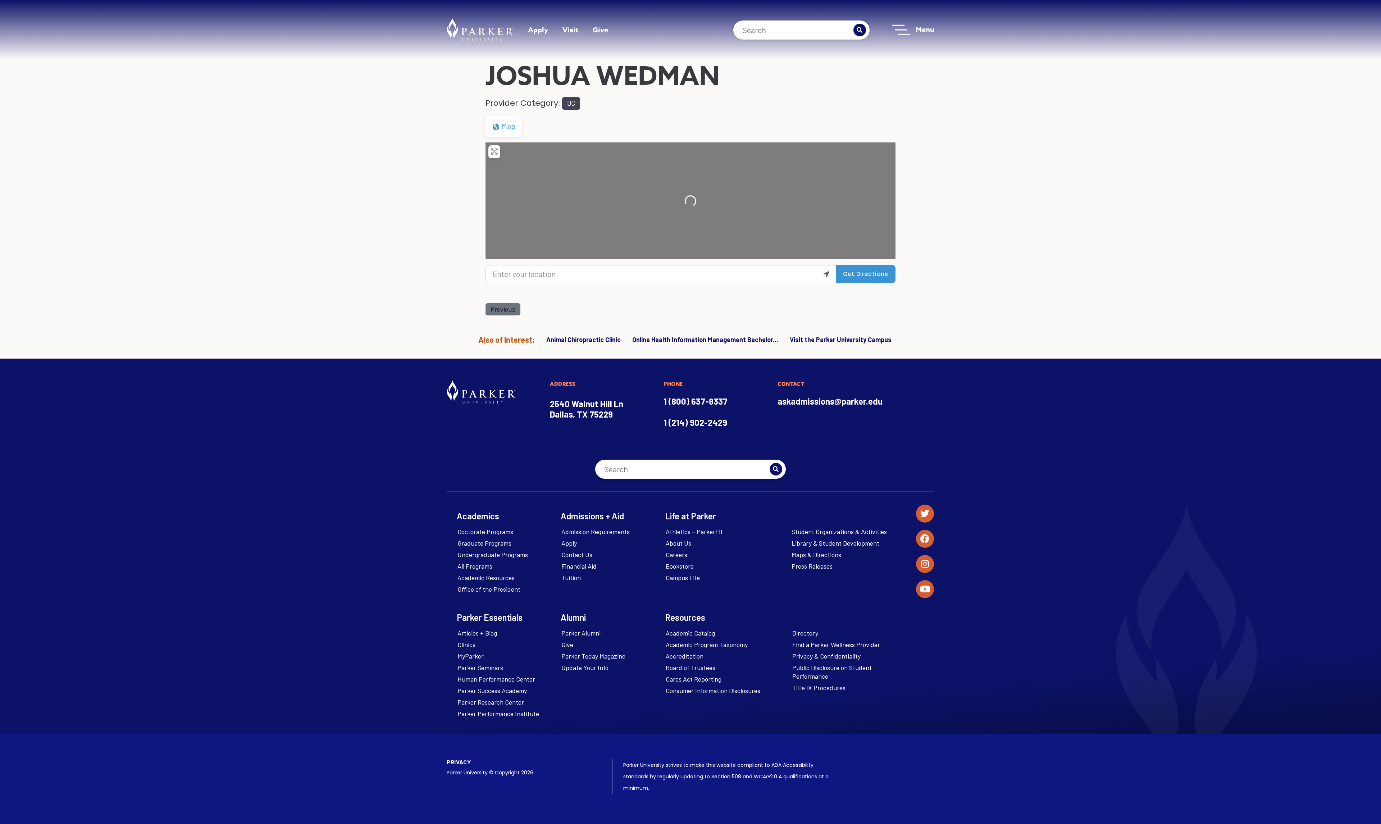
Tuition (571, 578)
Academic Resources (486, 578)
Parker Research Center (490, 702)
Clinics (466, 644)
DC (571, 103)
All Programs (474, 566)
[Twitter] (925, 514)
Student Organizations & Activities (839, 532)
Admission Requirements (595, 532)
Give (600, 30)
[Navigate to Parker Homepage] (480, 29)
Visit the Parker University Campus (841, 339)
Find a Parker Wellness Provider (836, 644)
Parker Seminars (480, 668)
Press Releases (812, 566)
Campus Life (683, 578)
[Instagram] (925, 564)
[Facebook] (925, 539)
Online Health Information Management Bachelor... (705, 339)
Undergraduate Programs (492, 555)
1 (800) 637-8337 (696, 401)
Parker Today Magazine (593, 656)
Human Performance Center (496, 679)
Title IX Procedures (819, 688)
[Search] (859, 30)
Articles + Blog (477, 633)
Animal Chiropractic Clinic (583, 339)
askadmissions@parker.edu (830, 401)
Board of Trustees (690, 668)
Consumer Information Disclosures (713, 691)
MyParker (470, 656)
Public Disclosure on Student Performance (832, 672)
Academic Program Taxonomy (707, 644)
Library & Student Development (835, 543)
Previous (503, 309)
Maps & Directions (816, 555)
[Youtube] (925, 589)
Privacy (459, 762)
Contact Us (576, 555)
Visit (570, 30)
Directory (805, 633)
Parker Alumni (581, 633)
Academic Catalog (690, 633)
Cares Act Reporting (693, 679)
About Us (678, 543)
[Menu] (901, 30)
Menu (925, 29)
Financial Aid (579, 566)
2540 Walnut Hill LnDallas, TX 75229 (586, 409)
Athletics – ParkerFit (694, 532)
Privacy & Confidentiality (826, 656)
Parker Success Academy (492, 691)
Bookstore (680, 566)
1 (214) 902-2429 (695, 422)
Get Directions (865, 274)
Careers (676, 555)
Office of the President (488, 589)
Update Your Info (585, 668)
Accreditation (684, 656)
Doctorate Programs (485, 532)
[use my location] (826, 274)
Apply (538, 30)
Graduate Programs (484, 543)
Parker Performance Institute (498, 714)
